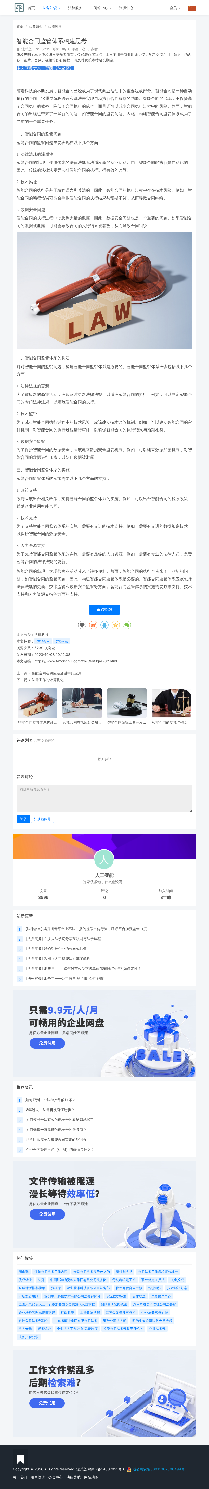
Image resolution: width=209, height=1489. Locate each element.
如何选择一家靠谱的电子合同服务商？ (56, 1129)
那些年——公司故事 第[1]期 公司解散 (74, 978)
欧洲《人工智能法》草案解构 (67, 958)
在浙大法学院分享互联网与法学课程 (72, 938)
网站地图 (91, 1477)
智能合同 (43, 641)
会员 (173, 8)
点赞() (106, 609)
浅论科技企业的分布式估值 (65, 948)
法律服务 (75, 8)
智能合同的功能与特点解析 (171, 722)
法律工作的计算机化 (48, 679)
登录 (23, 819)
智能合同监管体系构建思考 (37, 722)
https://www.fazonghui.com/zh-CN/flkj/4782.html (75, 661)
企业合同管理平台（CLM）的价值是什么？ (60, 1149)
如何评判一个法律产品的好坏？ (50, 1100)
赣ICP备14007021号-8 (107, 1469)
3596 (43, 897)
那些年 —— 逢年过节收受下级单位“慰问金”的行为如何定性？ (92, 968)
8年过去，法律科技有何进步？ (50, 1109)
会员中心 (55, 1477)
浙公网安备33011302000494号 (159, 1469)
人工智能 (104, 875)
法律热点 (34, 928)
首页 (31, 8)
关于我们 (20, 1477)
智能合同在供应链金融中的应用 (57, 673)
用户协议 (38, 1477)
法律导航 (73, 1477)
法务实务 (34, 938)
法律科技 (54, 26)
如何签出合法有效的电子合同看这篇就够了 (60, 1119)
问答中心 (101, 8)
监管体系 (61, 641)
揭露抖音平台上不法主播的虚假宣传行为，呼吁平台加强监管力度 (95, 928)
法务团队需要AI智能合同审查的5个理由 (57, 1139)
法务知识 (50, 8)
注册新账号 (42, 819)
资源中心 (126, 8)
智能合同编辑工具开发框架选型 (127, 722)
